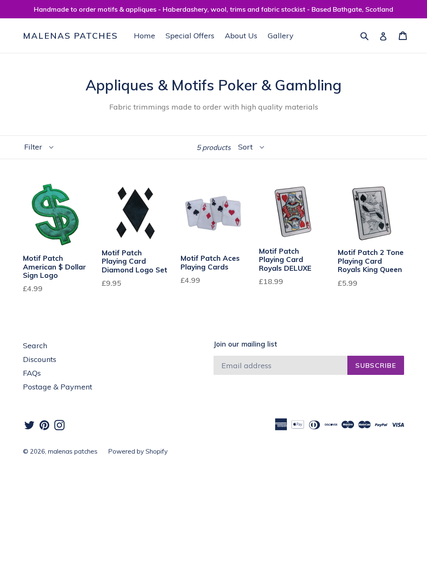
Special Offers (190, 35)
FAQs (32, 373)
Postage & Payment (57, 387)
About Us (241, 35)
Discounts (39, 359)
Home (144, 35)
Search (35, 345)
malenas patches (70, 36)
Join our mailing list (245, 344)
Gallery (281, 35)
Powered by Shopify (138, 451)
